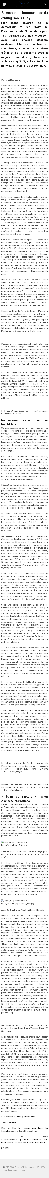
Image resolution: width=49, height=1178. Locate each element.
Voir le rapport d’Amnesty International (18, 1117)
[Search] (44, 4)
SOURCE (5, 1148)
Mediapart (12, 1122)
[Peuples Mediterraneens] (24, 4)
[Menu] (4, 4)
